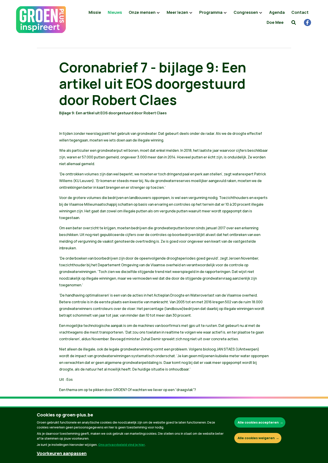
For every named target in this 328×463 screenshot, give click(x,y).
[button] (293, 22)
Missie (95, 12)
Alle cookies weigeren (256, 438)
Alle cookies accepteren (258, 422)
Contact (300, 12)
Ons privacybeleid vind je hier (121, 445)
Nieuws (115, 12)
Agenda (277, 12)
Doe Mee (275, 22)
